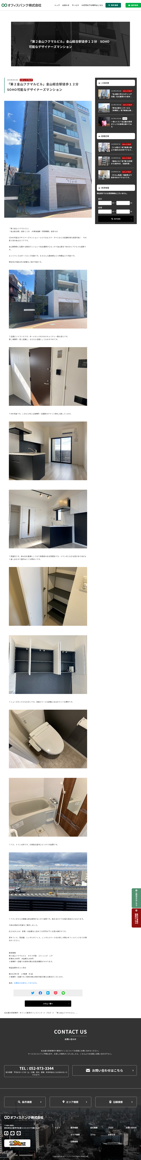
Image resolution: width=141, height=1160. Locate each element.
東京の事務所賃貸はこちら (136, 918)
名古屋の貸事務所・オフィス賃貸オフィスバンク (23, 1013)
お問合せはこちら (136, 899)
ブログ (48, 1013)
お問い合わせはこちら (107, 1070)
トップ (57, 5)
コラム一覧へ (48, 1003)
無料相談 (134, 5)
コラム (93, 1134)
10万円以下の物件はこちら (92, 5)
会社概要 (94, 1127)
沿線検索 (118, 1102)
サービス (75, 5)
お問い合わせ (131, 1127)
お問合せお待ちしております (25, 983)
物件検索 (114, 5)
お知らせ (65, 5)
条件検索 (27, 1102)
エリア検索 (72, 1102)
